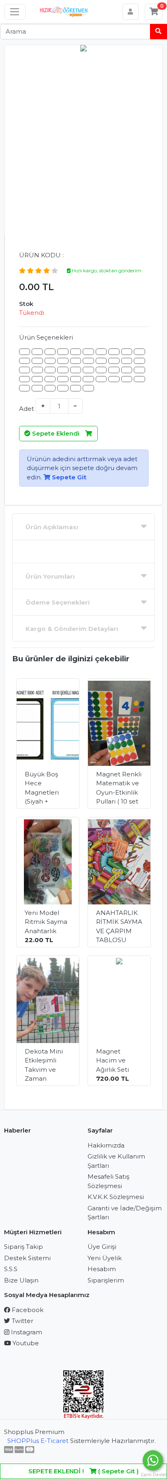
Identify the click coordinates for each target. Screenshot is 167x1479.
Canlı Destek (153, 1475)
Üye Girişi (102, 1246)
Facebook (26, 1310)
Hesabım (102, 1269)
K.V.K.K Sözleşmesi (116, 1197)
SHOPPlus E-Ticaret (38, 1441)
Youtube (25, 1343)
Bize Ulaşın (21, 1280)
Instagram (25, 1332)
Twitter (21, 1321)
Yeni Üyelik (105, 1258)
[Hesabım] (130, 12)
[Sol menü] (15, 11)
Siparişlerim (106, 1280)
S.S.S (10, 1269)
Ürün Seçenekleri (46, 337)
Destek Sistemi (27, 1258)
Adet (26, 408)
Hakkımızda (106, 1145)
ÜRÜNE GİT (50, 793)
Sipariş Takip (23, 1246)
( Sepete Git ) (83, 1471)
